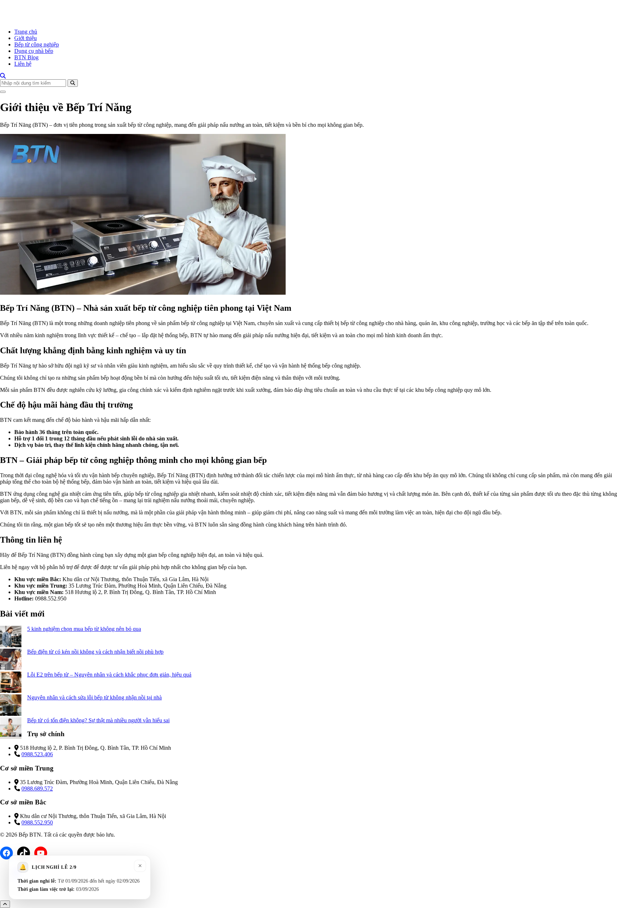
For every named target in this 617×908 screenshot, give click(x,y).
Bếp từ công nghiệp (36, 44)
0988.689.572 (37, 788)
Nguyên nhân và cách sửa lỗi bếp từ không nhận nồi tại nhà (94, 697)
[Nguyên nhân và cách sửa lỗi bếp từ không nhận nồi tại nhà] (10, 705)
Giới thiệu (25, 38)
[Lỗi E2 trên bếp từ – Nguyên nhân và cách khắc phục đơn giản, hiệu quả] (10, 683)
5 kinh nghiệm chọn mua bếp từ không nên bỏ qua (84, 629)
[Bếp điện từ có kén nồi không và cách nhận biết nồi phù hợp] (10, 660)
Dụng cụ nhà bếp (33, 51)
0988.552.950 (37, 822)
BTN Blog (26, 57)
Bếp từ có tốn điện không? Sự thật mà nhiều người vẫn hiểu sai (98, 720)
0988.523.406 (37, 754)
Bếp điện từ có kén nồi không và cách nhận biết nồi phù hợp (95, 652)
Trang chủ (25, 32)
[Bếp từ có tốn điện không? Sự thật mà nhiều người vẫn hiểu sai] (10, 728)
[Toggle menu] (3, 92)
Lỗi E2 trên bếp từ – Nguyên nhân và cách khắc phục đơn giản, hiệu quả (109, 675)
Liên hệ (22, 64)
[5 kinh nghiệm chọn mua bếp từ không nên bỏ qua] (10, 637)
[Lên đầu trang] (5, 904)
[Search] (3, 76)
